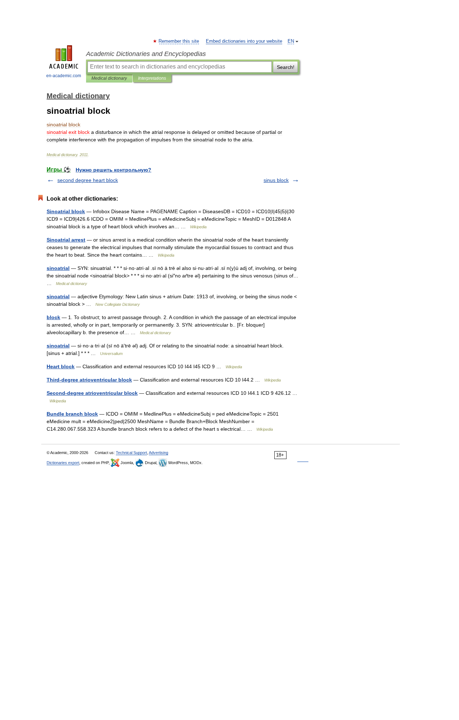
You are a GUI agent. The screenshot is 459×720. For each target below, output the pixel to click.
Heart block (61, 366)
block (53, 317)
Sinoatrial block (66, 211)
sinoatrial (58, 268)
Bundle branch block (72, 414)
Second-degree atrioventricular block (92, 393)
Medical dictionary (109, 78)
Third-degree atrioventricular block (89, 380)
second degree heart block (87, 180)
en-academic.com (63, 75)
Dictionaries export (63, 462)
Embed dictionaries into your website (244, 41)
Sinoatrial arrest (66, 240)
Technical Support (131, 452)
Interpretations (152, 78)
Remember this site (179, 41)
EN (291, 41)
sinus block (276, 180)
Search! (285, 67)
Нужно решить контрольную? (113, 170)
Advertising (158, 452)
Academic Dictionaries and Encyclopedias (146, 53)
